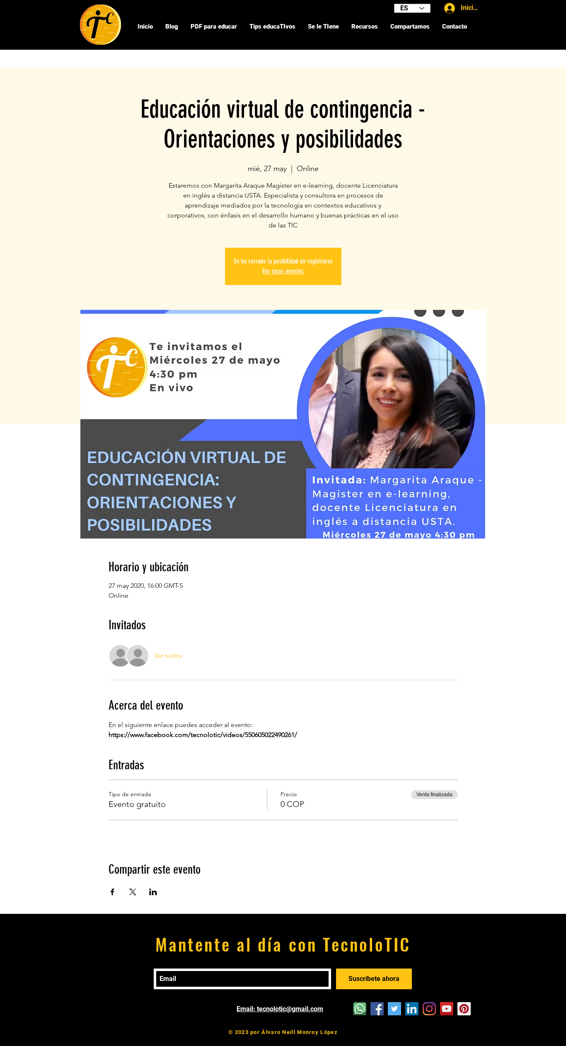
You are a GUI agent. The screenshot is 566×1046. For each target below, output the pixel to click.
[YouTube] (446, 1008)
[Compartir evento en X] (133, 892)
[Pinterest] (464, 1008)
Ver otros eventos (283, 271)
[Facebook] (377, 1008)
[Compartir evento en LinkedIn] (153, 892)
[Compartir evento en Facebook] (112, 892)
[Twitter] (394, 1008)
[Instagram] (429, 1008)
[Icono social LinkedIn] (411, 1008)
